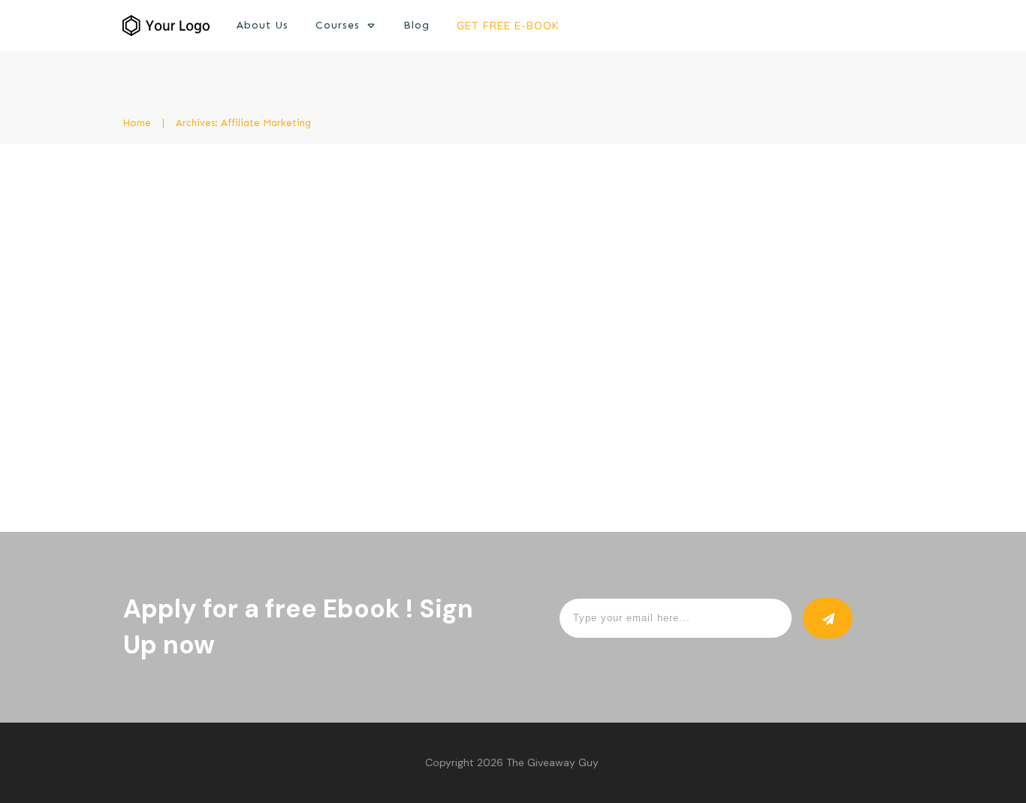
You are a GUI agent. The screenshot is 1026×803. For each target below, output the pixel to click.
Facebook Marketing (428, 259)
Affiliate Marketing (325, 259)
